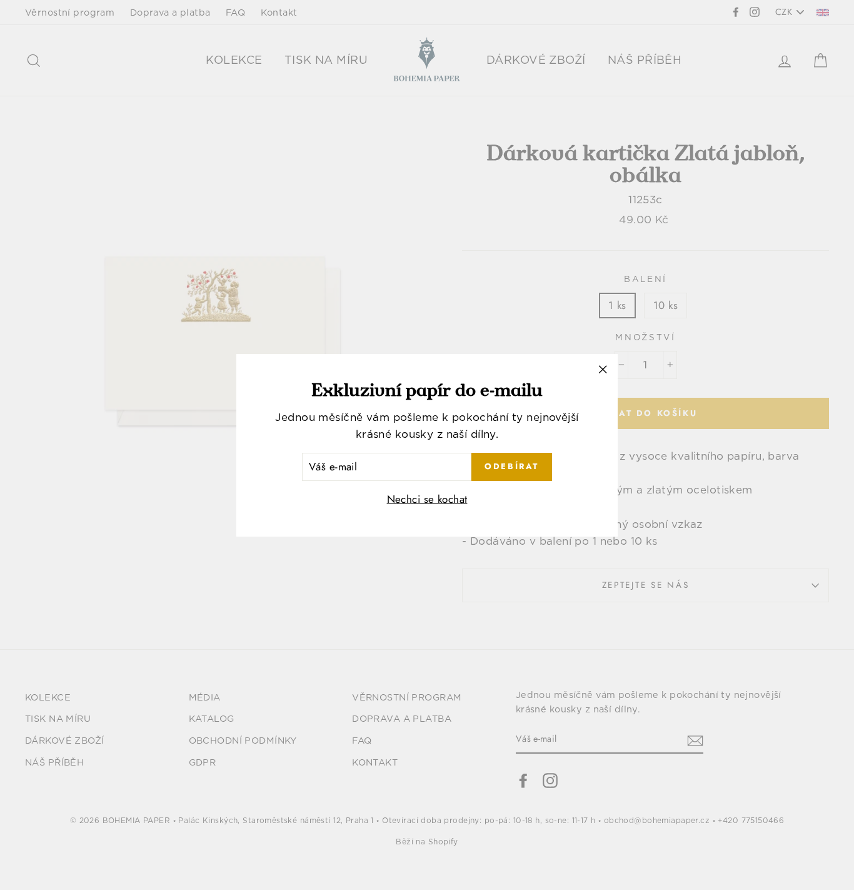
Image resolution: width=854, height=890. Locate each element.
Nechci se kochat (427, 498)
